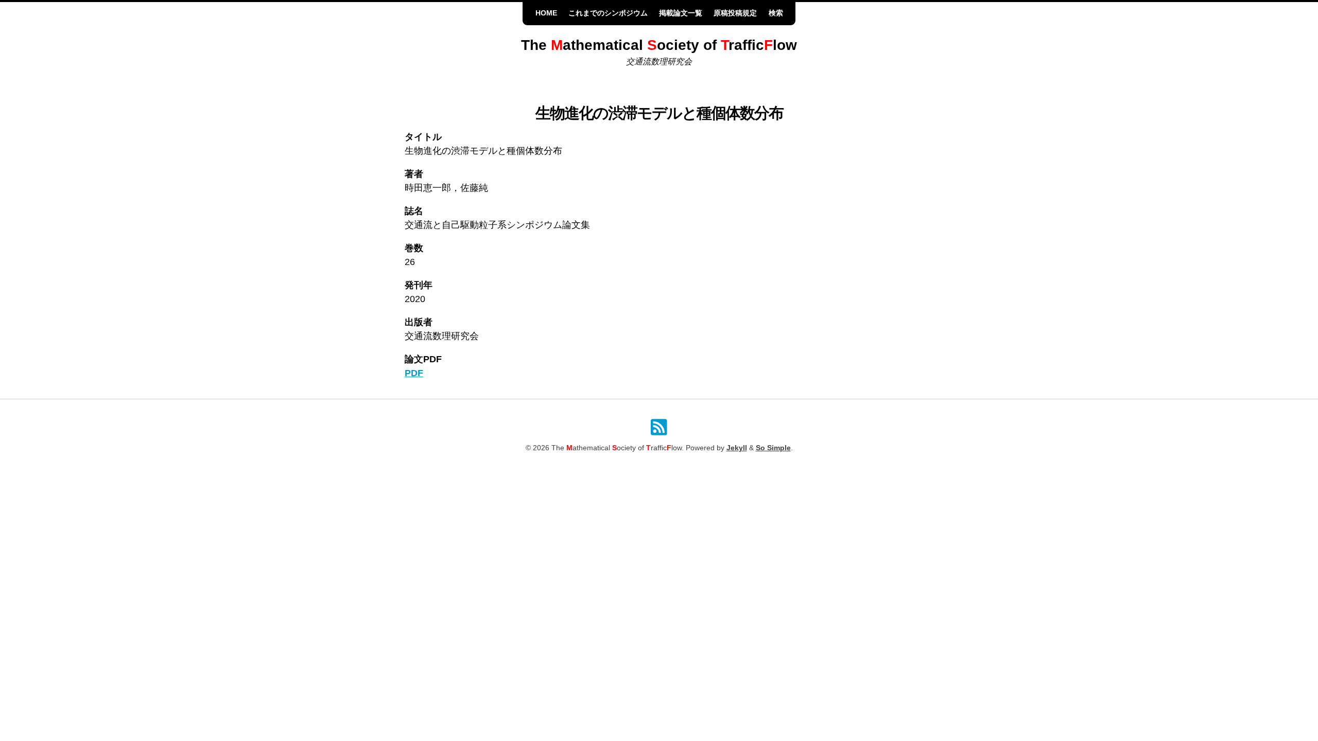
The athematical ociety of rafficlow (659, 45)
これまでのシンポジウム (608, 13)
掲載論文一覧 (680, 13)
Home (546, 13)
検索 (776, 13)
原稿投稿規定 (735, 13)
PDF (414, 373)
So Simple (773, 448)
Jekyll (736, 448)
